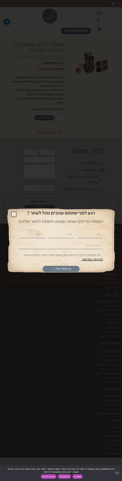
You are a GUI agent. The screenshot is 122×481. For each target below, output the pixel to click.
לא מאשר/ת (64, 476)
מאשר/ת (77, 476)
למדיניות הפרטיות (92, 259)
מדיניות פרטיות (48, 476)
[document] (61, 240)
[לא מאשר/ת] (117, 473)
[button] (13, 214)
